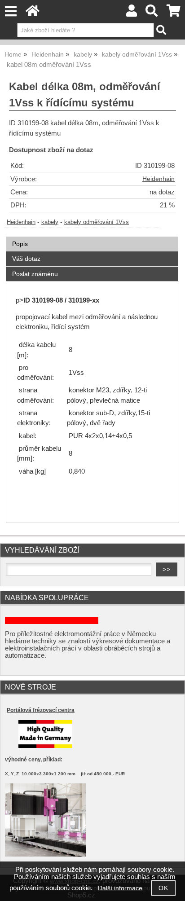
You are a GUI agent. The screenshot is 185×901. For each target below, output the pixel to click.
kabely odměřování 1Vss (96, 222)
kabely (49, 222)
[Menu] (10, 11)
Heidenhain (158, 179)
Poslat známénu (35, 273)
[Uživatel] (131, 13)
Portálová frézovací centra (41, 710)
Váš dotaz (26, 258)
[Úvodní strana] (32, 13)
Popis (20, 243)
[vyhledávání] (152, 13)
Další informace (120, 888)
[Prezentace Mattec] (45, 854)
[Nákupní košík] (173, 13)
